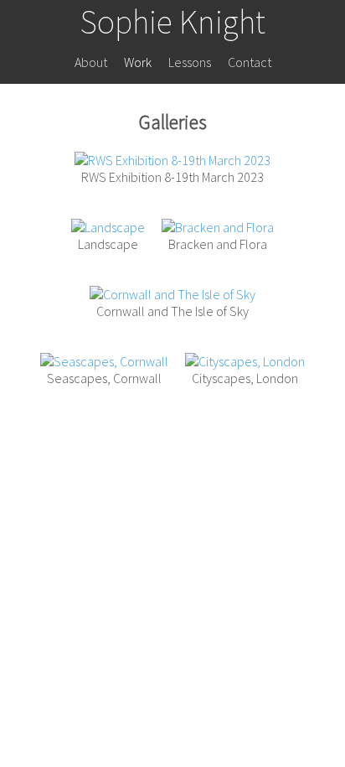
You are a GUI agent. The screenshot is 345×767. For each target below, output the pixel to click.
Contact (249, 62)
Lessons (189, 62)
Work (138, 62)
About (91, 62)
